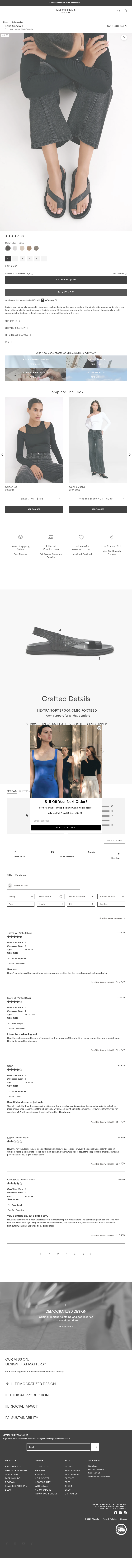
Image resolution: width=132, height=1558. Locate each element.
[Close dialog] (99, 728)
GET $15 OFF (66, 827)
